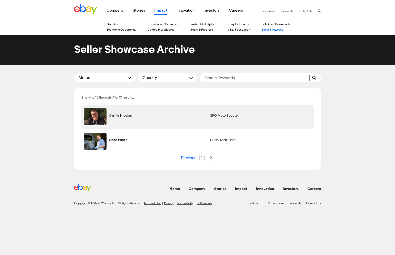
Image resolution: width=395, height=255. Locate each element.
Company (197, 189)
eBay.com (256, 203)
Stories (220, 189)
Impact (241, 189)
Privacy (168, 203)
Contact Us (313, 203)
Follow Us (294, 203)
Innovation (265, 189)
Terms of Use (152, 203)
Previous (188, 157)
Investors (291, 189)
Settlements (204, 203)
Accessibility (185, 203)
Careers (314, 189)
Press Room (276, 203)
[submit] (315, 77)
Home (175, 189)
